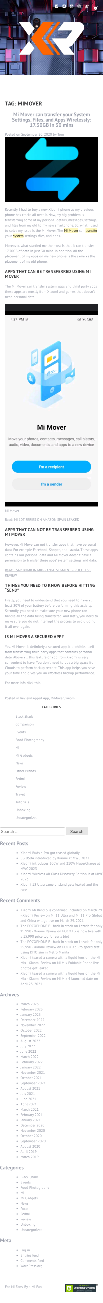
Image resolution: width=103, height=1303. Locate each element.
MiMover (57, 698)
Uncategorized (27, 817)
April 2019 (28, 1151)
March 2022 (29, 1056)
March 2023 (29, 1004)
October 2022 (31, 1030)
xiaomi (70, 698)
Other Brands (26, 771)
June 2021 (28, 1099)
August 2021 (30, 1088)
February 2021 (31, 1114)
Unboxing (23, 810)
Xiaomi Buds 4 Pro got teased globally (50, 853)
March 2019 (29, 1157)
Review (25, 698)
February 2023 (31, 1009)
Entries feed (29, 1255)
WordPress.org (31, 1266)
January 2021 (30, 1120)
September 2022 (33, 1035)
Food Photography (30, 740)
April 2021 (28, 1104)
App (46, 698)
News (20, 763)
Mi (17, 747)
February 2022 (31, 1062)
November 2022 (32, 1025)
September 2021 (33, 1083)
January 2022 (30, 1067)
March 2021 (29, 1109)
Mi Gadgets (24, 755)
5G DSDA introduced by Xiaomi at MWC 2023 (54, 858)
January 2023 (30, 1014)
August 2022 (30, 1041)
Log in (25, 1250)
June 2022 (28, 1051)
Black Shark (24, 716)
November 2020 (32, 1130)
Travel (20, 794)
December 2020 (32, 1125)
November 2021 (32, 1072)
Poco (24, 1208)
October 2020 (31, 1136)
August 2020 (30, 1146)
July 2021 (27, 1093)
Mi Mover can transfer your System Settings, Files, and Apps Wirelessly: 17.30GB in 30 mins (51, 119)
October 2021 (31, 1077)
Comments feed (32, 1260)
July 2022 (27, 1046)
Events (21, 732)
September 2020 (33, 1141)
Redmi (20, 778)
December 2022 (32, 1019)
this (37, 683)
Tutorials (22, 802)
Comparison (25, 724)
